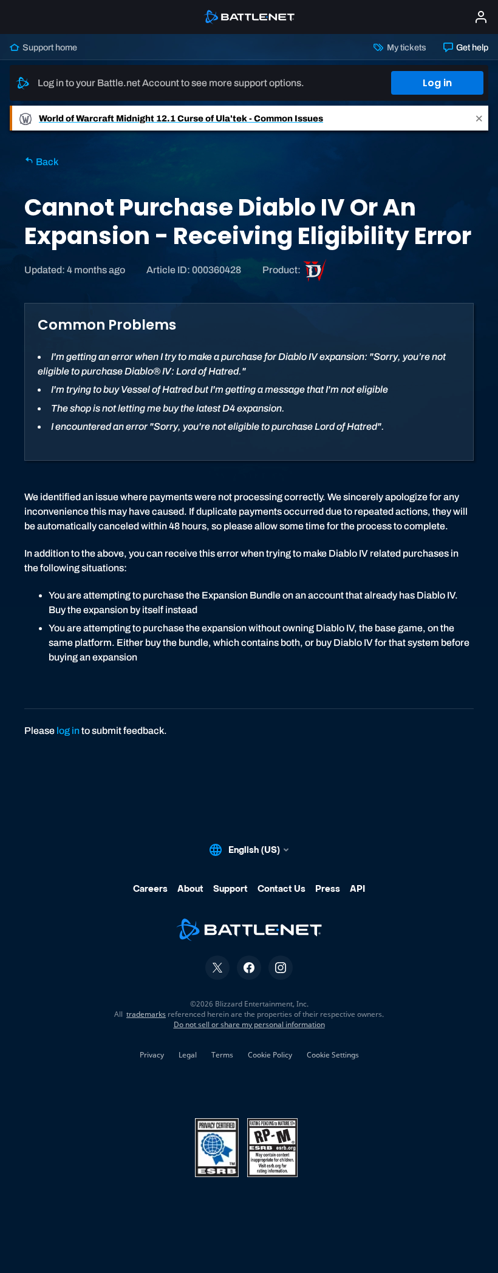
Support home (49, 47)
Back (46, 162)
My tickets (405, 47)
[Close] (479, 118)
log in (68, 730)
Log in (437, 83)
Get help (471, 47)
